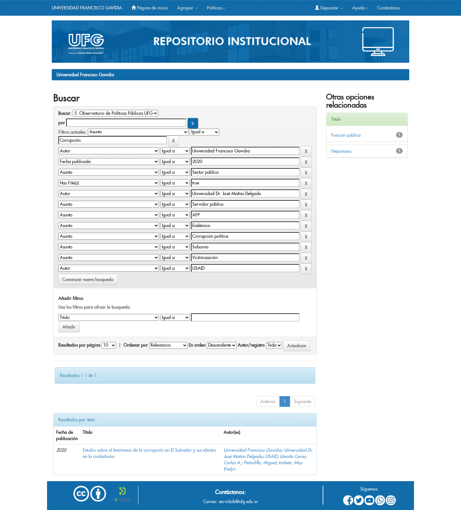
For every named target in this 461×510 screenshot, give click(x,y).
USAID (271, 456)
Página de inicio (152, 8)
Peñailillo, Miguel (260, 462)
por (61, 122)
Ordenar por (136, 345)
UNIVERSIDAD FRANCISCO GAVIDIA (87, 8)
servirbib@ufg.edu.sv (238, 501)
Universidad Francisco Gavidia (85, 74)
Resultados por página (79, 345)
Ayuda (358, 8)
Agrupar (185, 8)
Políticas (214, 8)
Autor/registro (251, 345)
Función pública (346, 135)
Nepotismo (341, 151)
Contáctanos (388, 8)
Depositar (329, 8)
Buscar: (65, 113)
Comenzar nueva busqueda (88, 279)
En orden (197, 345)
